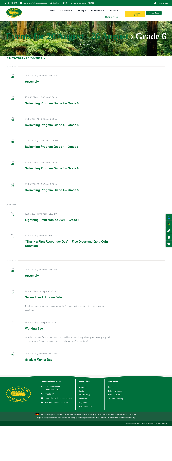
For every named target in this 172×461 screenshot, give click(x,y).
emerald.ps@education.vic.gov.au (59, 398)
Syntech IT (151, 423)
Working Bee (34, 328)
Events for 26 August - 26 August (67, 36)
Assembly (32, 81)
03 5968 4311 (50, 394)
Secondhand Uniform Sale (43, 297)
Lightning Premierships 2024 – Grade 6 (52, 220)
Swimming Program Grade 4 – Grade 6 (52, 103)
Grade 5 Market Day (38, 359)
